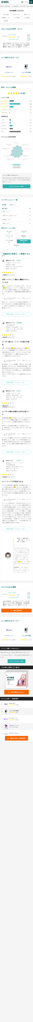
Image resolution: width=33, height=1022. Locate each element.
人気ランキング (16, 14)
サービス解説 (16, 17)
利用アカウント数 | (8, 215)
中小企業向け (27, 17)
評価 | (4, 223)
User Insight (12, 34)
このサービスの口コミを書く (16, 186)
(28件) (13, 76)
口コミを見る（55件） (14, 39)
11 (30, 106)
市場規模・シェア (6, 17)
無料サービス (27, 14)
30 (30, 104)
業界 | (4, 211)
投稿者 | (5, 219)
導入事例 (6, 20)
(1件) (30, 76)
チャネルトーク (9, 72)
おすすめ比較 (6, 14)
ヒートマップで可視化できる (12, 481)
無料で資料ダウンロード (18, 692)
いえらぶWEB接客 (26, 72)
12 (30, 101)
